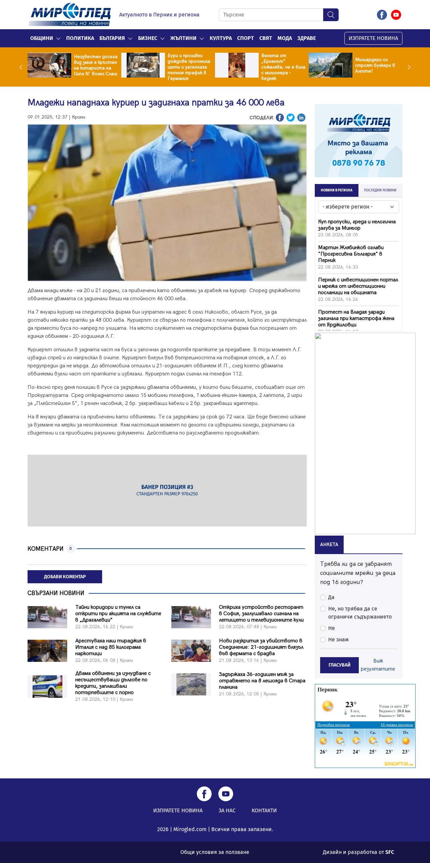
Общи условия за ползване (214, 852)
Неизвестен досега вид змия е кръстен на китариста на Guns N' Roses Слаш (96, 65)
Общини (41, 38)
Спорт (245, 38)
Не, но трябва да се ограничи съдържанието (360, 612)
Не (331, 628)
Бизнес (147, 38)
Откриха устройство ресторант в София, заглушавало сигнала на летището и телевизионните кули (261, 613)
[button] (58, 38)
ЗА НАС (227, 810)
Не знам (338, 639)
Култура (221, 38)
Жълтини (183, 38)
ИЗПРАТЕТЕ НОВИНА (373, 38)
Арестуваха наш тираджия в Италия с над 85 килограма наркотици (110, 647)
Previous (22, 67)
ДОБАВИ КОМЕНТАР (65, 577)
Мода (284, 38)
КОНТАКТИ (264, 810)
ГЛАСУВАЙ (339, 665)
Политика (80, 38)
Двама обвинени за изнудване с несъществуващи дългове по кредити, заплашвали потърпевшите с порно (113, 683)
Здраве (306, 38)
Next (407, 67)
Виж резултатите (378, 665)
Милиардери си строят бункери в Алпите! (375, 65)
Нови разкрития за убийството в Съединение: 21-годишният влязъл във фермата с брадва (261, 647)
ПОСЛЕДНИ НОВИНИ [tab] (380, 190)
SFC (389, 852)
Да (331, 597)
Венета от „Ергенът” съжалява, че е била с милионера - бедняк (283, 67)
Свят (265, 38)
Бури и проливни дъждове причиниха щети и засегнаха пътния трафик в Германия (189, 67)
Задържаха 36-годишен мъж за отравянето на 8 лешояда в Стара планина (262, 680)
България (112, 38)
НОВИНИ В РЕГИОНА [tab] (336, 190)
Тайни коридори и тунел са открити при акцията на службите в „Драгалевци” (118, 613)
